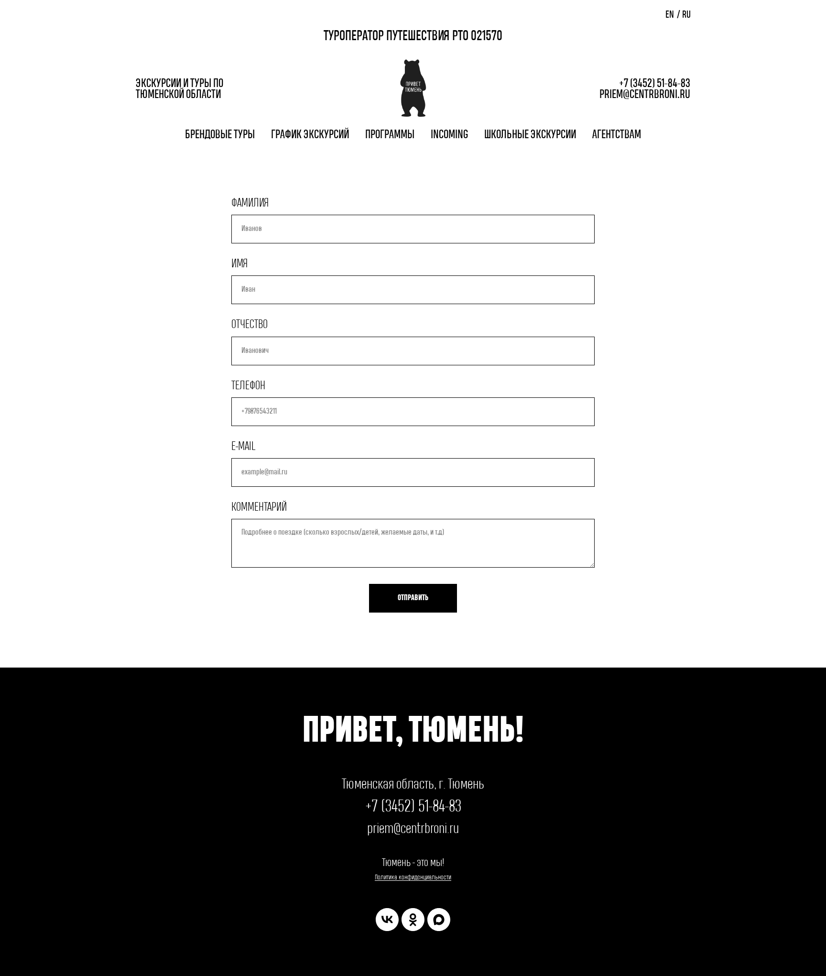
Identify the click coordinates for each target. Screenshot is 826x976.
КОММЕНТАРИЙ (259, 507)
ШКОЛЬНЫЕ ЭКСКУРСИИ (530, 135)
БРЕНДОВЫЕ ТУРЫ (220, 135)
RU (686, 15)
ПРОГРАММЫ (389, 135)
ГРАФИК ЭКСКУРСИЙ (310, 135)
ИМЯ (239, 264)
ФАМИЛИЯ (250, 203)
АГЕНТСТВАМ (616, 135)
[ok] (413, 919)
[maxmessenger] (438, 919)
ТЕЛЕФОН (248, 386)
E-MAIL (243, 446)
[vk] (387, 919)
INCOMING (449, 135)
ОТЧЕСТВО (249, 324)
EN (669, 15)
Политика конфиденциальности (413, 877)
